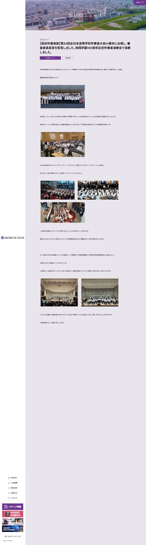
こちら (63, 263)
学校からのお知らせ (8, 540)
